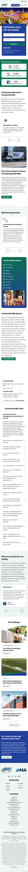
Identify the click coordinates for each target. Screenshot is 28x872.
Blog (8, 785)
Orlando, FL (14, 811)
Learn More (6, 654)
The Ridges (8, 288)
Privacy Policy (14, 867)
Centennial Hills (9, 279)
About (7, 788)
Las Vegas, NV (14, 806)
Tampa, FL (14, 818)
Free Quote (15, 5)
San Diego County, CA (14, 814)
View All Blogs (14, 725)
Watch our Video (8, 359)
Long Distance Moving (8, 645)
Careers (7, 790)
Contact (20, 788)
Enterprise (8, 273)
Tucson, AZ (14, 820)
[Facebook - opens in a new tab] (9, 776)
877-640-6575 (16, 749)
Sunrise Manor (9, 267)
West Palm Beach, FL (14, 823)
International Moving (7, 710)
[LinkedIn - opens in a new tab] (15, 776)
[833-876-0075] (22, 5)
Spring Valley (8, 265)
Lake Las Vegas (9, 276)
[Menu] (25, 5)
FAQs (20, 785)
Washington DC (14, 821)
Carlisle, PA (14, 797)
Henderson (8, 285)
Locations (20, 783)
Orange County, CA (14, 809)
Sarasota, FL (14, 816)
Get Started (13, 44)
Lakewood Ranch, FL (14, 804)
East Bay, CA (14, 799)
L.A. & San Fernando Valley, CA (14, 802)
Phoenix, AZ (14, 813)
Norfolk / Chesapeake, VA (14, 807)
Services (7, 783)
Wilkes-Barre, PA (14, 825)
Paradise (7, 270)
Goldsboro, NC (14, 800)
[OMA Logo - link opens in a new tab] (21, 770)
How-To (5, 678)
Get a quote (6, 197)
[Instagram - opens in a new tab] (12, 776)
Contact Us (23, 1)
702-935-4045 (8, 388)
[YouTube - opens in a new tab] (19, 776)
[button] (9, 140)
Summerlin (8, 282)
